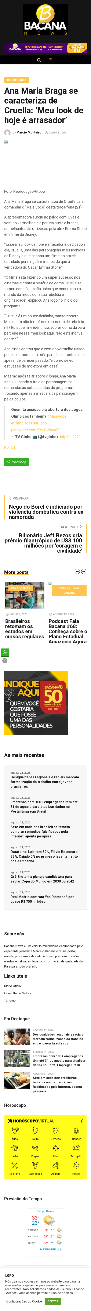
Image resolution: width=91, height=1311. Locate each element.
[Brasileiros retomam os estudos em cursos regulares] (23, 595)
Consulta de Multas (17, 993)
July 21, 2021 (70, 436)
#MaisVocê (56, 416)
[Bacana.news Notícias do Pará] (45, 19)
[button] (4, 660)
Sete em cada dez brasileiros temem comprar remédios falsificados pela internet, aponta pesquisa (40, 831)
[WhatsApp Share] (5, 652)
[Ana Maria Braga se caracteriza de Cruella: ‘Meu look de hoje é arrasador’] (45, 160)
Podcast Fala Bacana (68, 590)
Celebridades (16, 80)
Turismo (10, 1000)
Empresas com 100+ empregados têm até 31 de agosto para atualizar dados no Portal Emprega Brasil (44, 806)
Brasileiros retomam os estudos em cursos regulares (23, 629)
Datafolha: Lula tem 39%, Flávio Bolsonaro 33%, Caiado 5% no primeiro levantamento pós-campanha (44, 856)
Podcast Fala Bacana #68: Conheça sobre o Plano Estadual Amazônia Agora (67, 631)
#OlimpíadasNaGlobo (29, 423)
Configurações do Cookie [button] (24, 1301)
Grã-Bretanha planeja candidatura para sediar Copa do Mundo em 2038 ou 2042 (42, 879)
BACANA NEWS (19, 587)
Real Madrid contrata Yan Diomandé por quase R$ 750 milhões (42, 899)
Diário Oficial (12, 986)
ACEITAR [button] (53, 1301)
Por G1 (9, 447)
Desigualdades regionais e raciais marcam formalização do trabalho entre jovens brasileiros (45, 782)
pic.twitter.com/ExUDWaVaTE (36, 430)
